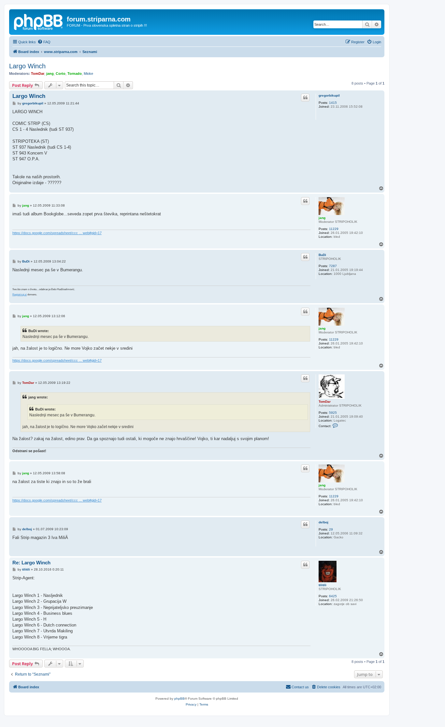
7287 (333, 266)
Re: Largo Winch (31, 562)
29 (331, 529)
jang (50, 73)
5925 (333, 412)
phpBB (179, 698)
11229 (333, 229)
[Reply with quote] (305, 97)
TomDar (37, 73)
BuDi (322, 255)
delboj (323, 522)
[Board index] (39, 21)
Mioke (88, 73)
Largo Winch (27, 66)
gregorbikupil (329, 95)
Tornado (74, 73)
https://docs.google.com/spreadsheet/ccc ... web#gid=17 (57, 233)
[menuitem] (43, 42)
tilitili (322, 585)
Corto (60, 73)
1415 (333, 102)
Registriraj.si (19, 294)
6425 (333, 596)
